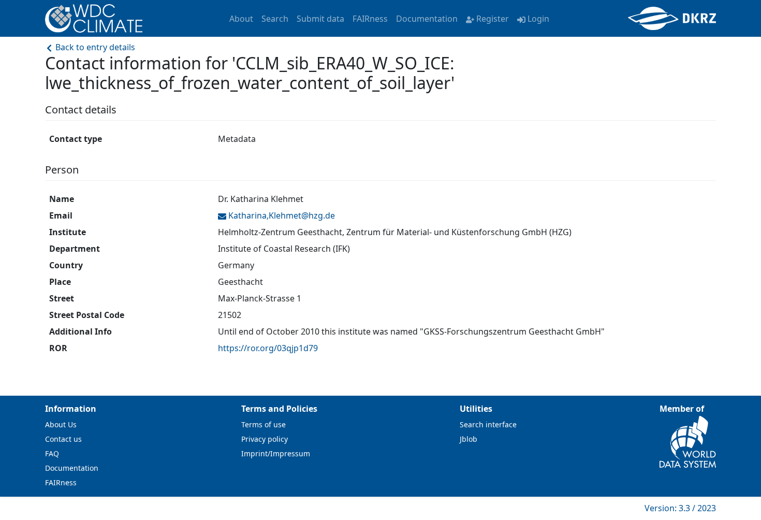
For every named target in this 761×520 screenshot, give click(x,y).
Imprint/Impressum (275, 453)
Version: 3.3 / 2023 (680, 508)
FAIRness (370, 18)
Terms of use (263, 424)
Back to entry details (94, 47)
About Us (61, 424)
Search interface (488, 424)
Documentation (427, 18)
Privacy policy (264, 439)
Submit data (320, 18)
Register (492, 18)
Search (274, 18)
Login (538, 18)
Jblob (468, 439)
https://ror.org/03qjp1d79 (268, 348)
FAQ (52, 453)
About (241, 18)
